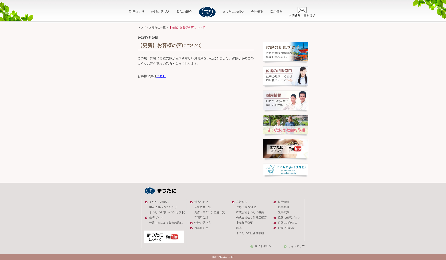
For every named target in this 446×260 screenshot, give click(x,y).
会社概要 (257, 11)
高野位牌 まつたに (207, 12)
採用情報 (276, 11)
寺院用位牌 (201, 217)
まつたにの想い (233, 11)
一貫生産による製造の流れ (166, 222)
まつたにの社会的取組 (250, 233)
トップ (142, 27)
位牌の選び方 (160, 11)
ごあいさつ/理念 (246, 207)
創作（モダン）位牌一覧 (209, 212)
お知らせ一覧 (157, 27)
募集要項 (283, 207)
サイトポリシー (264, 246)
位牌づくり (136, 11)
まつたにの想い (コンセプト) (167, 212)
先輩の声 (283, 212)
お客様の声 (201, 227)
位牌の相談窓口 (287, 222)
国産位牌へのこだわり (163, 207)
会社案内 (241, 201)
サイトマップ (296, 246)
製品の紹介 (184, 11)
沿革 (239, 227)
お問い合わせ (286, 227)
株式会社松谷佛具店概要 (251, 217)
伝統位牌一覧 (202, 207)
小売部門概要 (244, 222)
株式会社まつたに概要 (250, 212)
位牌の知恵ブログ (289, 217)
